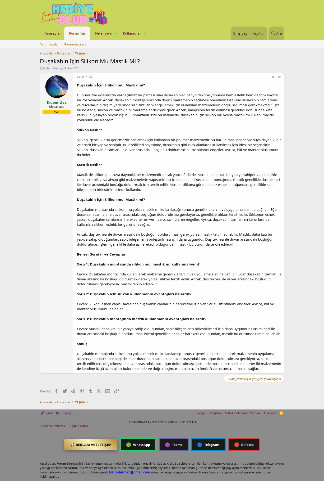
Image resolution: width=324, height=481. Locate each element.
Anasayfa (52, 33)
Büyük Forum (78, 426)
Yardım (255, 413)
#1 (280, 77)
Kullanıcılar (132, 33)
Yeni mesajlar (49, 44)
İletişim (201, 413)
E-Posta (244, 444)
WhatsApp (138, 444)
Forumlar (77, 33)
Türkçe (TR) (67, 413)
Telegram (208, 444)
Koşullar (215, 413)
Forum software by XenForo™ (162, 421)
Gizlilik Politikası (236, 413)
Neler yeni (103, 33)
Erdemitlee (50, 68)
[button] (115, 33)
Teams (173, 444)
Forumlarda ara (75, 44)
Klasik (48, 413)
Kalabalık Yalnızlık (53, 426)
